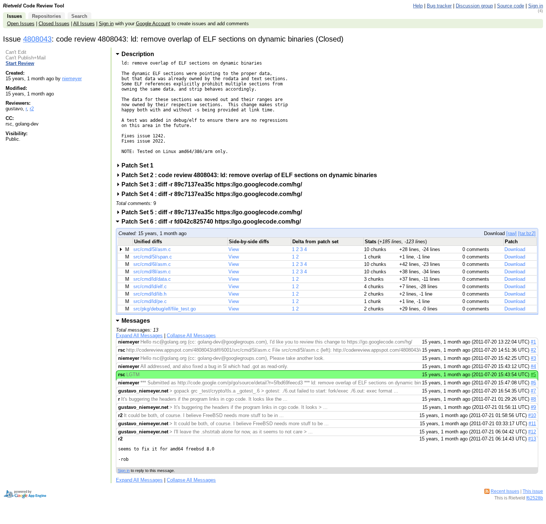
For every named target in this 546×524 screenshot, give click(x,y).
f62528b (534, 498)
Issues (14, 16)
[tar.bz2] (527, 233)
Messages (135, 321)
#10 (532, 415)
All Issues (84, 23)
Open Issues (21, 23)
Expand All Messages (139, 335)
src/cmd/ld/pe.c (150, 301)
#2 (533, 350)
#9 (533, 407)
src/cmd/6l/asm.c (152, 264)
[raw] (511, 233)
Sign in (535, 6)
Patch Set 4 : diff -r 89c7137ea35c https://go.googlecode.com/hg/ (214, 194)
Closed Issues (54, 23)
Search (79, 16)
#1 (533, 342)
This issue (533, 491)
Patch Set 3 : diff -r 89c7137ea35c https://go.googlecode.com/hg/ (214, 184)
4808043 (37, 39)
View (233, 249)
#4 (533, 366)
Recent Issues (505, 491)
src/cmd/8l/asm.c (152, 271)
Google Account (153, 23)
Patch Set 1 (139, 165)
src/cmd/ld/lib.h (149, 294)
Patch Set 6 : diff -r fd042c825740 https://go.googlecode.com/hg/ (213, 221)
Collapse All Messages (191, 335)
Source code (510, 6)
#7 (533, 391)
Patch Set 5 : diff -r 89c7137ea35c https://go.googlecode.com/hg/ (214, 212)
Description (137, 54)
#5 (533, 374)
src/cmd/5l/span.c (152, 257)
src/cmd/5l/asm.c (152, 249)
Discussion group (474, 6)
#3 (533, 358)
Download (514, 249)
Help (418, 6)
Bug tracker (439, 6)
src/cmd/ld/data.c (152, 279)
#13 (532, 439)
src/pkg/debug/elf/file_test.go (164, 309)
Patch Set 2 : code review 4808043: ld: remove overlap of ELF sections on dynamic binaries (251, 175)
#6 (533, 382)
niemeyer (72, 78)
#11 (532, 423)
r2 (32, 108)
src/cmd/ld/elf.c (150, 286)
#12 (532, 432)
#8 (533, 399)
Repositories (46, 16)
